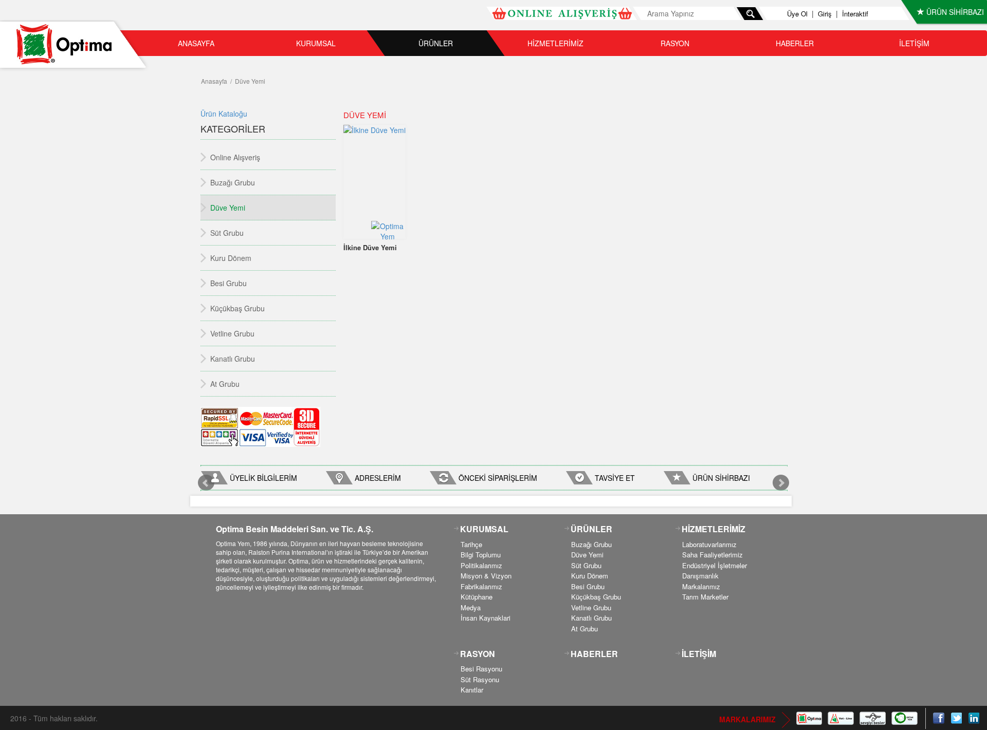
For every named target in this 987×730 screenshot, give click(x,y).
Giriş (825, 13)
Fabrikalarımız (481, 586)
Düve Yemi (587, 554)
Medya (471, 607)
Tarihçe (471, 544)
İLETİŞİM (914, 43)
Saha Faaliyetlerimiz (712, 554)
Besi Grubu (588, 586)
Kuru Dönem (589, 576)
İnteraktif (855, 13)
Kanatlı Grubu (591, 618)
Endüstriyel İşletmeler (714, 565)
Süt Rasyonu (480, 679)
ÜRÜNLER (435, 43)
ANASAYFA (196, 43)
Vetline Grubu (591, 607)
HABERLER (795, 43)
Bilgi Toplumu (481, 554)
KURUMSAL (316, 43)
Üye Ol (797, 13)
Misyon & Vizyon (486, 576)
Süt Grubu (586, 565)
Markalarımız (701, 586)
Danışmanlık (700, 576)
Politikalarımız (481, 565)
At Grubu (584, 628)
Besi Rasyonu (481, 668)
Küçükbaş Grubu (596, 597)
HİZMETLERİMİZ (555, 43)
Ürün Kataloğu (223, 113)
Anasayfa (214, 81)
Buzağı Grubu (591, 544)
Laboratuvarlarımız (709, 544)
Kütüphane (476, 597)
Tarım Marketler (705, 597)
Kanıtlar (472, 690)
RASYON (675, 43)
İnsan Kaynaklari (485, 618)
